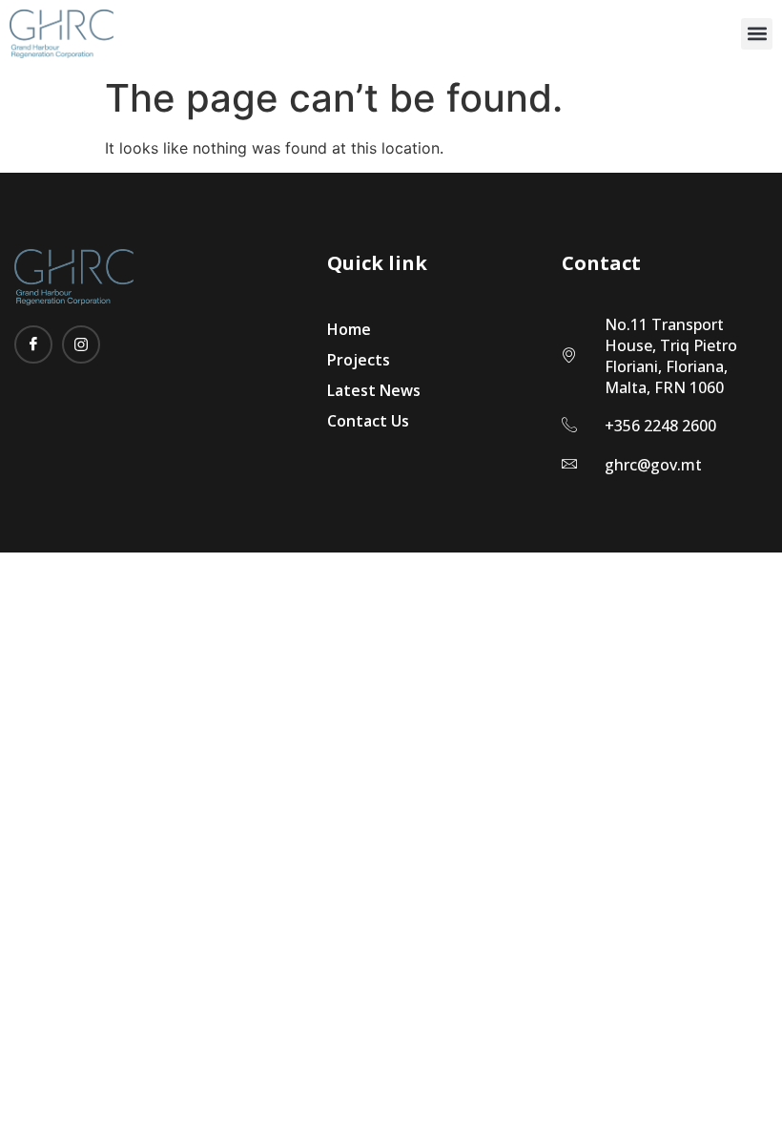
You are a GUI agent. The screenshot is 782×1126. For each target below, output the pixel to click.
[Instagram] (81, 344)
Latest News (374, 390)
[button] (756, 34)
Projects (358, 359)
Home (349, 329)
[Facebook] (33, 344)
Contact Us (368, 420)
